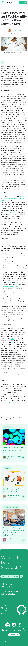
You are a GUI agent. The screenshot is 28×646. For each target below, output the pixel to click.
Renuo (9, 2)
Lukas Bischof (16, 31)
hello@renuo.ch (8, 584)
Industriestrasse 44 (9, 591)
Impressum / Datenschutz (20, 641)
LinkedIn (5, 605)
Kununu (4, 611)
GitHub (4, 608)
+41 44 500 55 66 (8, 587)
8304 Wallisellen (8, 594)
